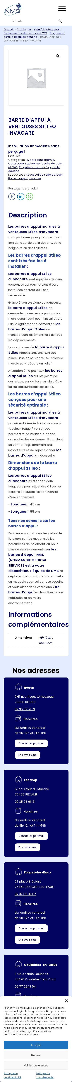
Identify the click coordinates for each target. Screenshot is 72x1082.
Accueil (9, 29)
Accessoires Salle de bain (44, 175)
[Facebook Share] (11, 196)
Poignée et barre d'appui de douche (34, 35)
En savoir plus (27, 755)
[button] (66, 1001)
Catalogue (24, 29)
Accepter (36, 1045)
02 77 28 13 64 (25, 986)
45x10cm (45, 637)
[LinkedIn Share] (20, 196)
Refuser (36, 1055)
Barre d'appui (18, 178)
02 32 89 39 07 (25, 894)
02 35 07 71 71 (25, 709)
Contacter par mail (31, 743)
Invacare (35, 178)
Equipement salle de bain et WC (25, 33)
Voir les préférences (36, 1065)
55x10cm (45, 643)
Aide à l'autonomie (46, 29)
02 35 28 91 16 (25, 802)
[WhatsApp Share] (29, 196)
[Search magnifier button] (60, 21)
